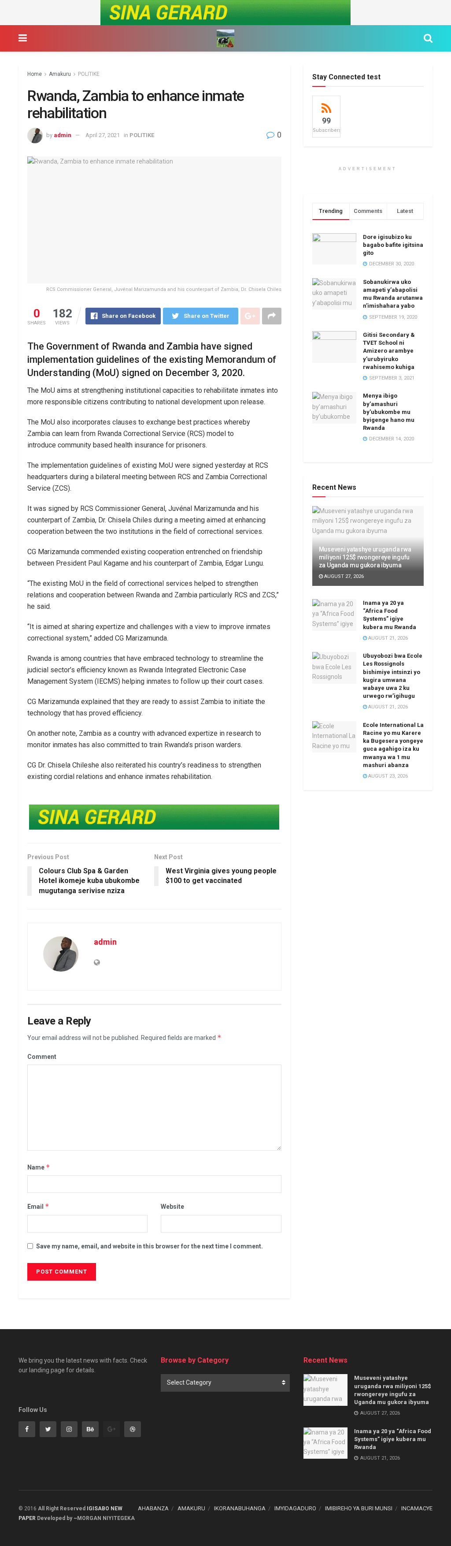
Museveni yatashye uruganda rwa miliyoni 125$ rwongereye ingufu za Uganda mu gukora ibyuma (365, 557)
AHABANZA (153, 1508)
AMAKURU (191, 1508)
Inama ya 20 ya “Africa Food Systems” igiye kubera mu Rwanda (392, 1439)
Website (172, 1206)
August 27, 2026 (343, 576)
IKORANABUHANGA (240, 1508)
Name (38, 1167)
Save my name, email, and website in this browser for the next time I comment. (149, 1246)
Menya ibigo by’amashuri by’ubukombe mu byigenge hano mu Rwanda (388, 411)
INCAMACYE (417, 1508)
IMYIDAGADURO (295, 1508)
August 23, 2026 (387, 776)
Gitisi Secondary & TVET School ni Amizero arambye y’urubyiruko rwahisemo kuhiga (389, 351)
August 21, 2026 (387, 638)
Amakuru (60, 74)
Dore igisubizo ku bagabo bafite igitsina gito (393, 245)
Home (34, 74)
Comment (41, 1056)
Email (38, 1206)
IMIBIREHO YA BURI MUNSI (358, 1508)
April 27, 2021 (102, 135)
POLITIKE (89, 74)
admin (62, 135)
